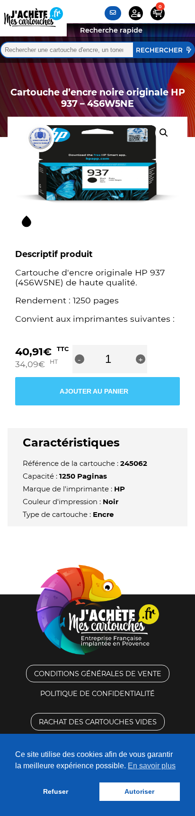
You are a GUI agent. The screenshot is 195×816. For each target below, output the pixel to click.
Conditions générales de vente (97, 674)
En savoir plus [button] (152, 766)
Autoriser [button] (139, 791)
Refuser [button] (55, 791)
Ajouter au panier (94, 391)
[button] (163, 132)
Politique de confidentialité (97, 693)
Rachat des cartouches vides (98, 722)
